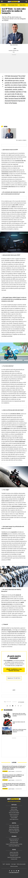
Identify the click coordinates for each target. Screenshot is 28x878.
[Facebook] (2, 82)
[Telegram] (2, 80)
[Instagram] (12, 871)
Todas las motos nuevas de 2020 (19, 722)
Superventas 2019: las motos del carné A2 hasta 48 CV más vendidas (19, 714)
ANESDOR (8, 701)
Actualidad (21, 702)
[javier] (13, 48)
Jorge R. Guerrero (11, 771)
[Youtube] (18, 871)
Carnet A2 (14, 701)
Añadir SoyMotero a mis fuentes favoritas (14, 669)
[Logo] (14, 1)
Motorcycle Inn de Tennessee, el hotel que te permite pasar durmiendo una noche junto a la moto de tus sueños (13, 768)
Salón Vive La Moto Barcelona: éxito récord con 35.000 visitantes (19, 730)
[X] (2, 84)
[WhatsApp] (2, 76)
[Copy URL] (2, 86)
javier (15, 48)
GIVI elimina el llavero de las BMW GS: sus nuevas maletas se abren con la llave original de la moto (13, 776)
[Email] (2, 78)
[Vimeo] (16, 871)
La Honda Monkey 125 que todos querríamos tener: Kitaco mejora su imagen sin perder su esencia (13, 785)
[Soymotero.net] (14, 799)
